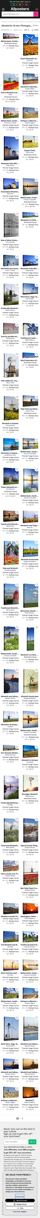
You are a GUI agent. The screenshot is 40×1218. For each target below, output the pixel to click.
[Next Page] (22, 1118)
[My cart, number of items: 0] (36, 9)
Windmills (23, 21)
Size (25, 30)
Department (5, 30)
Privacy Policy (19, 1196)
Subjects (4, 21)
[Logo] (20, 9)
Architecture (13, 21)
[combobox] (17, 14)
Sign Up (32, 1142)
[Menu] (3, 9)
